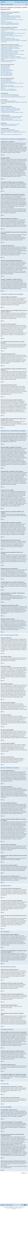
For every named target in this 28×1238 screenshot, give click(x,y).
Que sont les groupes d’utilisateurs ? (8, 81)
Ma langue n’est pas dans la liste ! (7, 34)
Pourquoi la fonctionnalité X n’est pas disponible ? (10, 130)
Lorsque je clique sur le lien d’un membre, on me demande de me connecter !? (14, 41)
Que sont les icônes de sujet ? (6, 75)
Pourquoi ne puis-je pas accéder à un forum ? (9, 53)
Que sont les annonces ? (5, 71)
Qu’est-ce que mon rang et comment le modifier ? (10, 39)
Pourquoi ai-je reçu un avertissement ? (8, 55)
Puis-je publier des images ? (6, 69)
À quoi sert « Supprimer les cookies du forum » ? (10, 24)
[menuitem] (4, 2)
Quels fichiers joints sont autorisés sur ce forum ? (10, 124)
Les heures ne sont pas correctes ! (7, 32)
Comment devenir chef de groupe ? (7, 85)
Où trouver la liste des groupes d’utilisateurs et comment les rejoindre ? (12, 84)
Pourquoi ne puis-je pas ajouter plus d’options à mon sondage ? (13, 50)
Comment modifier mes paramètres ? (8, 28)
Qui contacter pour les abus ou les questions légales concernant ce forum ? (13, 133)
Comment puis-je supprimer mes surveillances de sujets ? (12, 120)
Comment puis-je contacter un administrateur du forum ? (11, 134)
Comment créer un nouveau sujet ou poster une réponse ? (12, 45)
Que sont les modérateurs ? (6, 80)
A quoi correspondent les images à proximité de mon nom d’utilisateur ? (11, 36)
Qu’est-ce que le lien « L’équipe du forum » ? (9, 90)
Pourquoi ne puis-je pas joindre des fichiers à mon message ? (12, 54)
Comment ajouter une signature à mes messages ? (10, 48)
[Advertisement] (14, 1189)
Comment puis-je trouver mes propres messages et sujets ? (12, 112)
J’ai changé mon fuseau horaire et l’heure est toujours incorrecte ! (13, 33)
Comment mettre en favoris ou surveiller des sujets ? (11, 117)
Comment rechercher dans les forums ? (8, 107)
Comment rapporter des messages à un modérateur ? (11, 56)
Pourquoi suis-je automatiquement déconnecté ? (10, 23)
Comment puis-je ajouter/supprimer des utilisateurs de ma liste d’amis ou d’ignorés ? (14, 103)
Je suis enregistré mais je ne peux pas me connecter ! (11, 17)
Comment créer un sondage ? (6, 49)
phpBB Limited (9, 1112)
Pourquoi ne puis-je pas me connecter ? (8, 18)
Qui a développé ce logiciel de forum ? (8, 129)
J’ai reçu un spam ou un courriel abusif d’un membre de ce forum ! (13, 96)
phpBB (7, 363)
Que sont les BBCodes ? (5, 65)
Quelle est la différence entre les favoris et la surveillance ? (12, 116)
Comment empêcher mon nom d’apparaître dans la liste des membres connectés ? (14, 30)
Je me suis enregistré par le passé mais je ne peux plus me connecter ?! (12, 20)
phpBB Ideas (13, 1126)
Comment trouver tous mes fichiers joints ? (9, 125)
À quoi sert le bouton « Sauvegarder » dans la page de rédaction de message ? (13, 59)
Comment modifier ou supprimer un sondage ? (9, 51)
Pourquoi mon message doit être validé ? (8, 60)
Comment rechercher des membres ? (8, 111)
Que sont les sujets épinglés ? (6, 72)
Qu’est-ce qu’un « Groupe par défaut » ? (8, 89)
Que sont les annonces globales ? (7, 70)
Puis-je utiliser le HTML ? (5, 66)
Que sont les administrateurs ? (6, 79)
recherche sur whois (5, 1141)
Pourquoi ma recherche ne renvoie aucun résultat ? (10, 108)
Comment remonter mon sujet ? (7, 61)
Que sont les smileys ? (5, 68)
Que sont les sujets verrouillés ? (7, 74)
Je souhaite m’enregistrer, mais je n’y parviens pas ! (10, 15)
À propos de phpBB (12, 1116)
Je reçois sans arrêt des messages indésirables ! (10, 95)
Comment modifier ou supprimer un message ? (9, 47)
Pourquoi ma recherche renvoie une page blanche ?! (11, 109)
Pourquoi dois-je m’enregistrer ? (7, 13)
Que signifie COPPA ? (5, 14)
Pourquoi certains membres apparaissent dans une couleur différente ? (12, 87)
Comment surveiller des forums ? (7, 118)
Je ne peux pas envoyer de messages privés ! (9, 94)
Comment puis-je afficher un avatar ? (8, 38)
